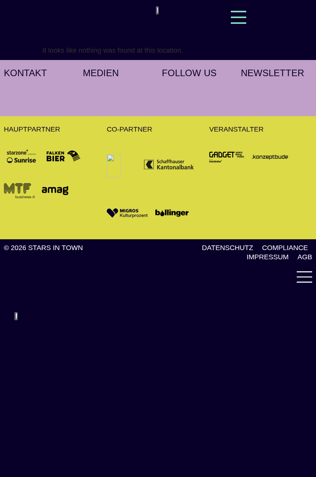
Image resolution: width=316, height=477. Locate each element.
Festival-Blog (68, 340)
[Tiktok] (202, 90)
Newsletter (272, 73)
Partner (47, 456)
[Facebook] (185, 90)
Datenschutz (227, 248)
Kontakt (25, 73)
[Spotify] (219, 90)
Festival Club (67, 398)
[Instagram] (167, 90)
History (45, 436)
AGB (305, 257)
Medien (101, 73)
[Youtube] (167, 102)
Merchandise (66, 359)
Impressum (268, 257)
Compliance (285, 248)
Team (34, 379)
